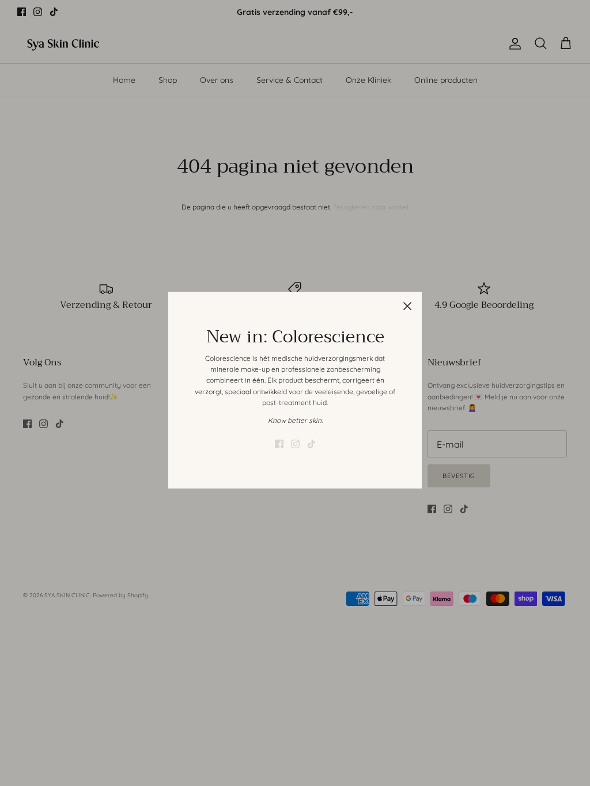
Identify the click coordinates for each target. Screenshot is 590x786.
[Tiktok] (311, 444)
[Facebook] (279, 444)
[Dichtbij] (407, 306)
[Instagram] (295, 444)
